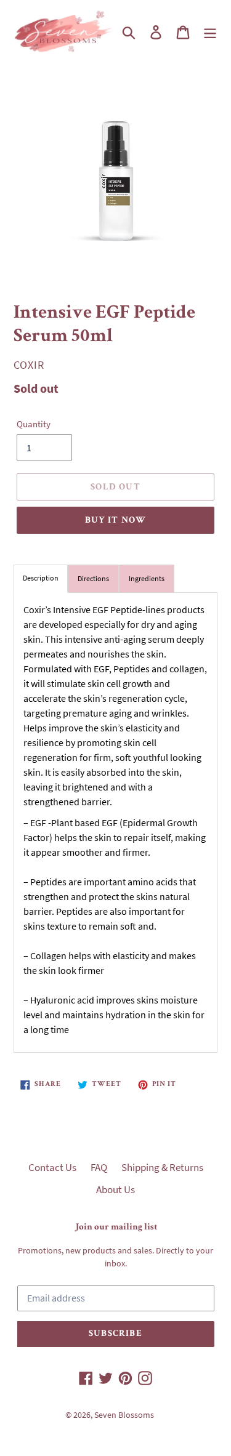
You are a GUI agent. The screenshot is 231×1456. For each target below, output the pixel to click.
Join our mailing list (116, 1227)
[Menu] (210, 32)
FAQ (99, 1167)
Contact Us (52, 1167)
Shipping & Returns (162, 1167)
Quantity (34, 424)
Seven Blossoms (124, 1414)
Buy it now (116, 520)
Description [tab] (41, 577)
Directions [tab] (93, 578)
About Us (115, 1189)
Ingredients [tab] (146, 578)
